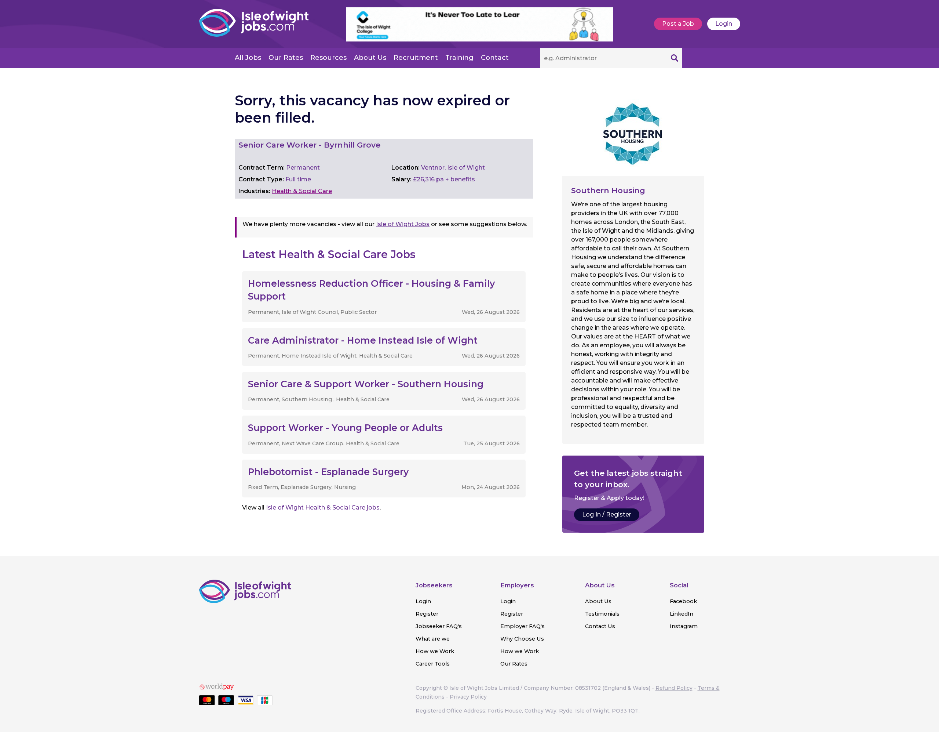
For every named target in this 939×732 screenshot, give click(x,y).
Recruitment (416, 58)
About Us (370, 58)
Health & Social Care (302, 191)
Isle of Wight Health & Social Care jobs (323, 507)
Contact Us (600, 626)
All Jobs (248, 58)
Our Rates (285, 58)
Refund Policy (674, 688)
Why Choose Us (522, 638)
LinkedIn (681, 613)
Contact (495, 58)
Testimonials (602, 613)
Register (427, 613)
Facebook (683, 601)
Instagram (684, 626)
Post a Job (678, 23)
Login (723, 23)
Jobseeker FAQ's (439, 626)
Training (459, 58)
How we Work (435, 651)
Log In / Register (606, 514)
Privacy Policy (468, 696)
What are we (433, 638)
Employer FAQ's (522, 626)
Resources (328, 58)
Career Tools (433, 663)
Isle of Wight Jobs (403, 224)
